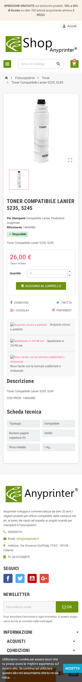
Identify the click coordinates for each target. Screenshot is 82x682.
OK (69, 607)
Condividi (21, 302)
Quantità (15, 273)
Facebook (8, 578)
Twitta (66, 302)
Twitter (20, 578)
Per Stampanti (16, 218)
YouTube (32, 578)
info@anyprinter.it (27, 538)
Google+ (22, 310)
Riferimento (14, 227)
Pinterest (64, 310)
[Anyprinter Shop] (41, 44)
